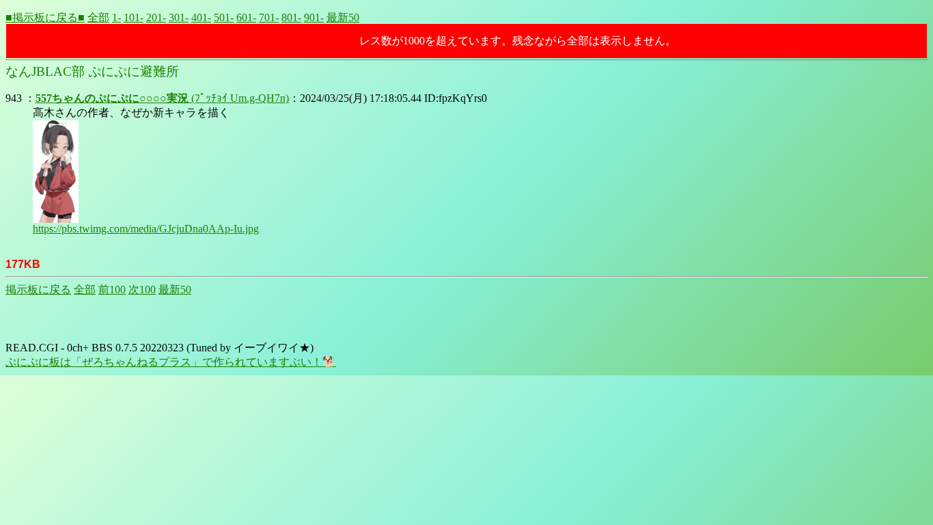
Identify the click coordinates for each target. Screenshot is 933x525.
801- (291, 17)
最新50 (342, 17)
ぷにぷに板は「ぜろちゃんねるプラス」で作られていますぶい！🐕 (170, 362)
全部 (98, 17)
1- (116, 17)
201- (156, 17)
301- (179, 17)
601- (246, 17)
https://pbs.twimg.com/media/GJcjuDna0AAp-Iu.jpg (146, 228)
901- (314, 17)
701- (269, 17)
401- (201, 17)
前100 (112, 289)
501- (224, 17)
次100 (142, 289)
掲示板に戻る (38, 289)
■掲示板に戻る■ (45, 17)
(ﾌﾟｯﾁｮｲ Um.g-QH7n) (162, 98)
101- (133, 17)
